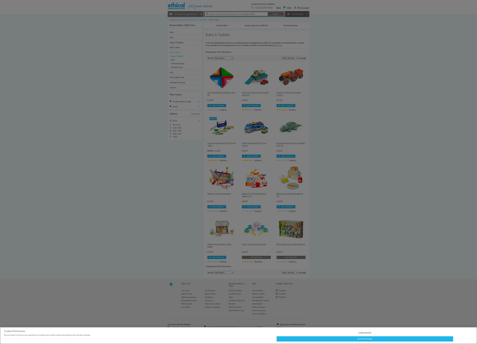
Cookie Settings (364, 333)
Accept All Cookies (364, 339)
